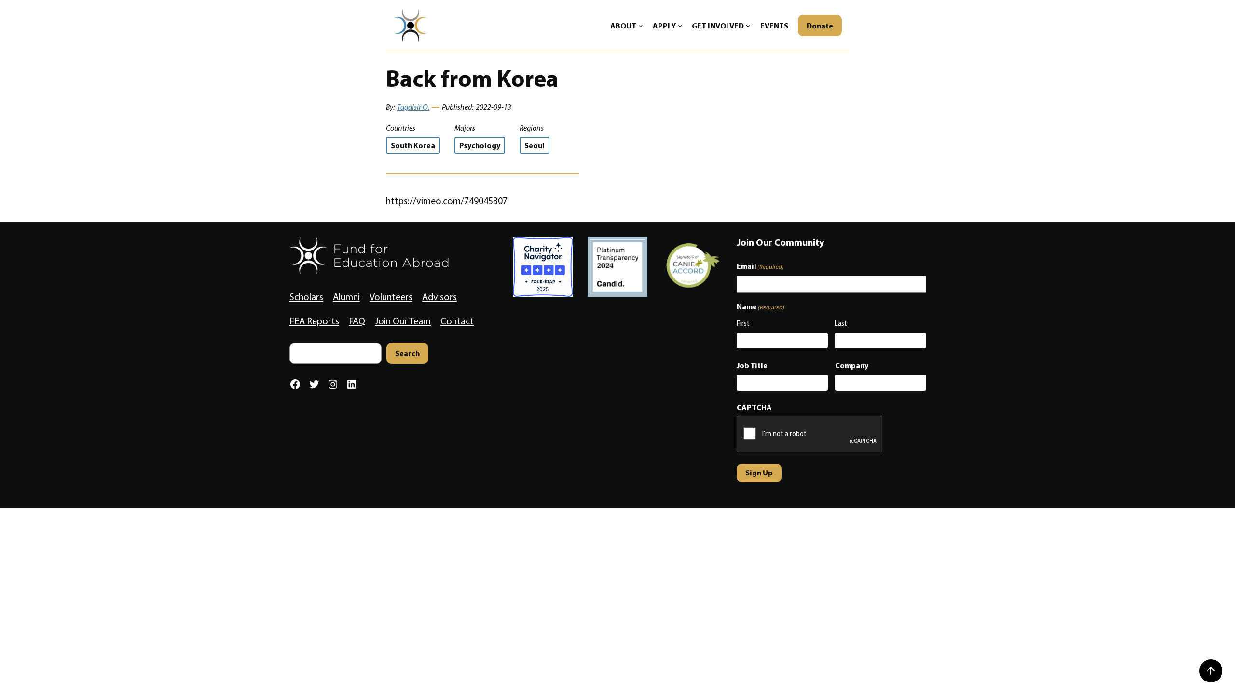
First (743, 323)
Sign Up (759, 472)
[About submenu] (640, 25)
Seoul (534, 145)
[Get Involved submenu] (748, 25)
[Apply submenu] (680, 25)
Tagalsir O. (413, 106)
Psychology (479, 145)
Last (841, 323)
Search (407, 353)
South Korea (413, 145)
